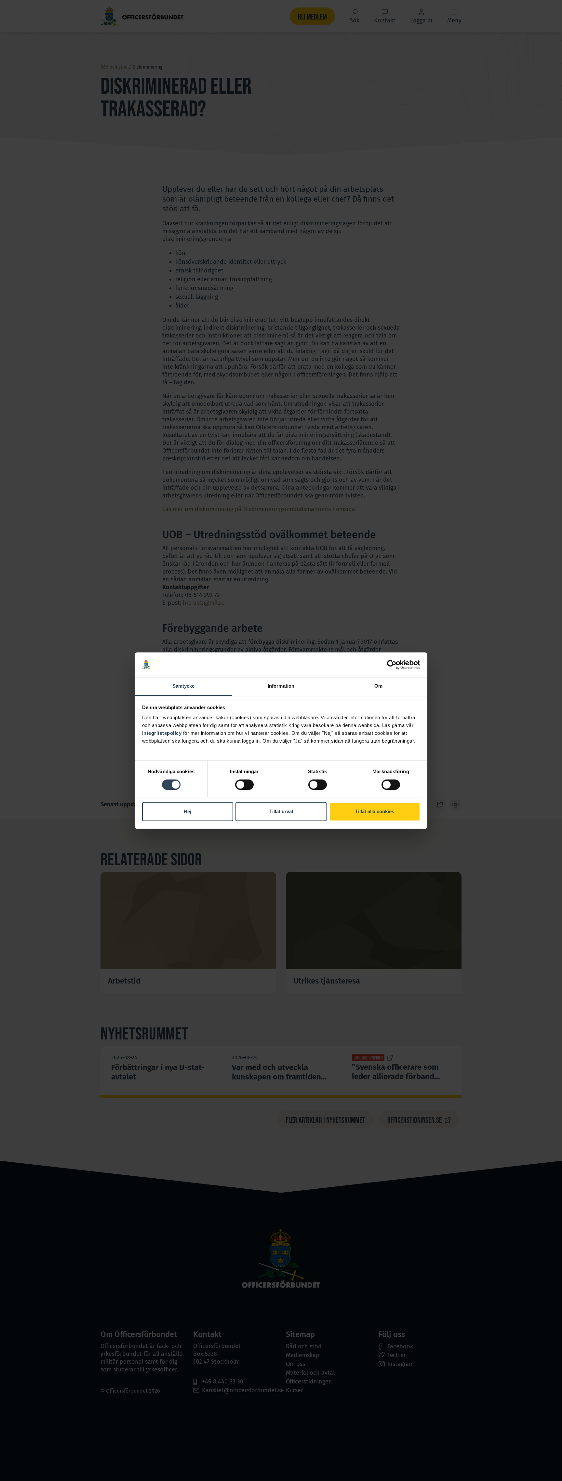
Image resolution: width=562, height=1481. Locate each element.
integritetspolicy (162, 733)
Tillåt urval (281, 811)
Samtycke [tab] (183, 686)
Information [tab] (281, 686)
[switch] (244, 784)
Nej (187, 811)
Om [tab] (378, 686)
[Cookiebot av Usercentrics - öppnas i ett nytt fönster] (391, 664)
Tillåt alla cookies (374, 811)
